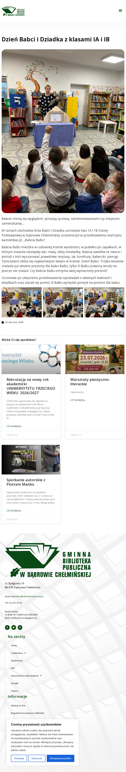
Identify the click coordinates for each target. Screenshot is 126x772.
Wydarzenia (17, 660)
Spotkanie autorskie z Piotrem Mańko (26, 482)
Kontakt (14, 683)
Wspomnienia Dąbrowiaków (25, 675)
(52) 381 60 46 (15, 602)
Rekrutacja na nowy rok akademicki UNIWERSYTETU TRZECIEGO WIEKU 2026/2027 (31, 386)
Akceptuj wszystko (60, 758)
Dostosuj (19, 758)
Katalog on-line (18, 705)
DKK (13, 668)
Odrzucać (37, 758)
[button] (120, 10)
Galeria (14, 690)
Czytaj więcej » (14, 426)
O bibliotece (17, 653)
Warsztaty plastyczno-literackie (90, 381)
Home (14, 645)
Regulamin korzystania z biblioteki (27, 713)
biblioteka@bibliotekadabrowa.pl (27, 596)
